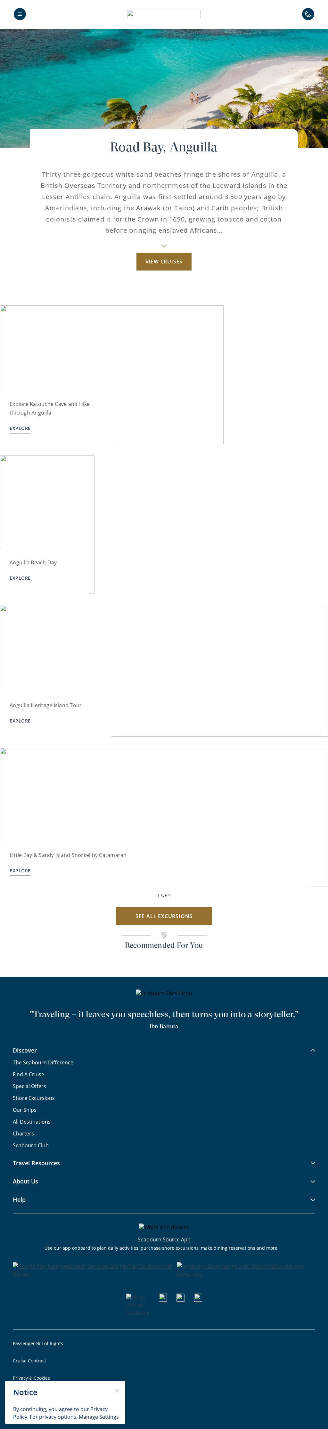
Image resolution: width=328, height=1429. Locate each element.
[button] (164, 14)
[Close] (117, 1391)
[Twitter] (198, 1299)
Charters (23, 1133)
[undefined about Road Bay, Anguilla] (164, 248)
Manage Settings (99, 1416)
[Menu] (20, 14)
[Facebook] (137, 1312)
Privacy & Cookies (31, 1378)
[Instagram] (180, 1299)
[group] (112, 374)
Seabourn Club (31, 1145)
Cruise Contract (29, 1361)
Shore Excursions (34, 1098)
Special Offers (29, 1086)
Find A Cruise (28, 1074)
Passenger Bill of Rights (38, 1343)
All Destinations (32, 1121)
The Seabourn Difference (43, 1062)
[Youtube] (163, 1299)
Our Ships (25, 1109)
